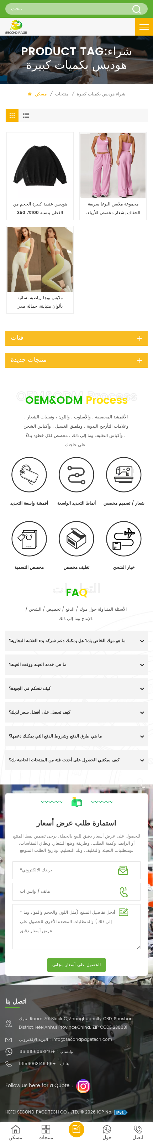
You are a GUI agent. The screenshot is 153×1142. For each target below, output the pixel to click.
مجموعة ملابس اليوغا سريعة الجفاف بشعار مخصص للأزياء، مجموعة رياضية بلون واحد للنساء (113, 209)
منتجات (61, 94)
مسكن (40, 94)
